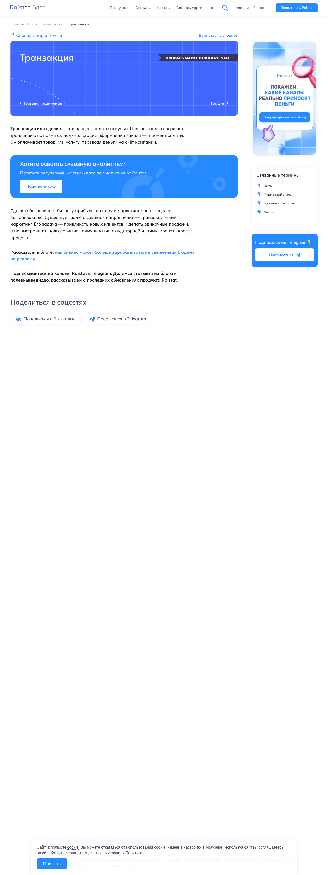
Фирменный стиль (278, 194)
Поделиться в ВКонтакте (50, 319)
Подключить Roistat (296, 8)
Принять (52, 863)
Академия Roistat (250, 8)
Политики (133, 853)
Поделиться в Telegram (121, 319)
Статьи (141, 8)
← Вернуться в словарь (216, 35)
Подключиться (41, 186)
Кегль (268, 185)
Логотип (270, 212)
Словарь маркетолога (194, 8)
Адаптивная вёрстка (279, 203)
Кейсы (162, 8)
